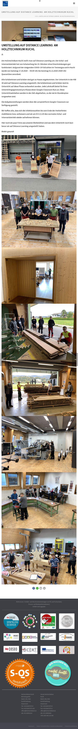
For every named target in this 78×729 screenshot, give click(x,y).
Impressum (31, 726)
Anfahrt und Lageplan (39, 606)
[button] (33, 588)
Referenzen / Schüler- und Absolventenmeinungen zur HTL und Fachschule (38, 602)
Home (36, 16)
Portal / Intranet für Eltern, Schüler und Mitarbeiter (49, 726)
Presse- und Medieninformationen (38, 604)
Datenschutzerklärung (71, 726)
